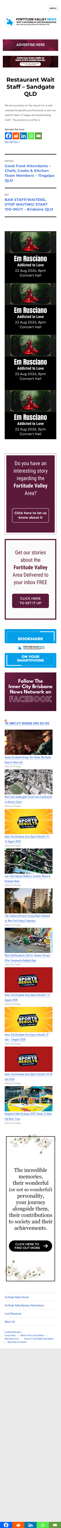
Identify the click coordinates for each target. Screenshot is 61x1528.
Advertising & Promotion (17, 1341)
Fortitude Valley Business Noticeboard (24, 1305)
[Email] (38, 135)
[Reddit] (16, 135)
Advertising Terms (12, 1338)
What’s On (10, 1322)
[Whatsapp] (31, 135)
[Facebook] (8, 135)
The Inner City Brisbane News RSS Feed (27, 723)
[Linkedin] (23, 135)
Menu (53, 8)
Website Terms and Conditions (32, 1335)
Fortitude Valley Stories (17, 1297)
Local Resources (13, 1313)
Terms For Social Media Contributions (39, 1338)
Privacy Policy (10, 1335)
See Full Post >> (13, 142)
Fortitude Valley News (13, 1332)
